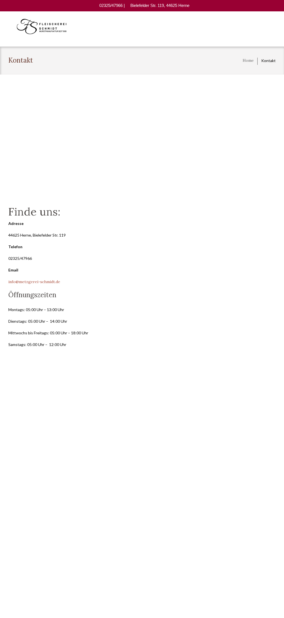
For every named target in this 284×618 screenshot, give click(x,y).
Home (248, 60)
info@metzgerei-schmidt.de (34, 281)
